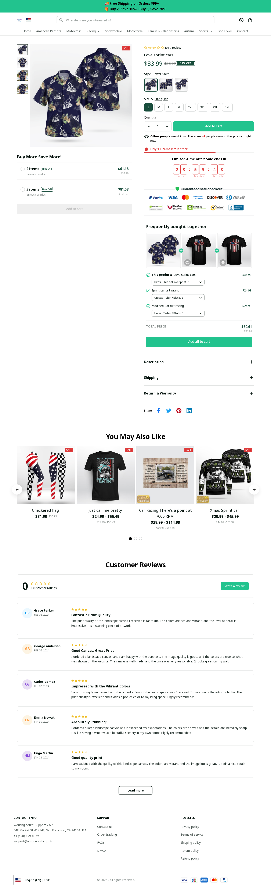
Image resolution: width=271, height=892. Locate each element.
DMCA (101, 851)
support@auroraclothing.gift (33, 841)
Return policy (190, 851)
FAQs (101, 842)
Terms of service (192, 834)
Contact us (104, 827)
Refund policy (190, 858)
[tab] (130, 538)
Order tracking (107, 834)
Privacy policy (190, 827)
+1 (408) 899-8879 (26, 836)
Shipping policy (191, 842)
